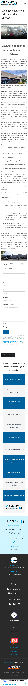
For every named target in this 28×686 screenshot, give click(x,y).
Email (5, 290)
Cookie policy (14, 651)
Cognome (6, 283)
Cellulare (6, 297)
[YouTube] (18, 603)
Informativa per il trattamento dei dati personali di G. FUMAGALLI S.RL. (14, 341)
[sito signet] (14, 667)
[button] (25, 3)
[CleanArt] (9, 3)
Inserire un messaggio (9, 304)
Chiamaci (14, 546)
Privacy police (14, 647)
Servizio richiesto (8, 268)
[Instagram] (14, 603)
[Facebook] (9, 603)
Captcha (5, 324)
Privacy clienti (14, 654)
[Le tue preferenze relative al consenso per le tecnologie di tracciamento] (25, 683)
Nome (5, 275)
